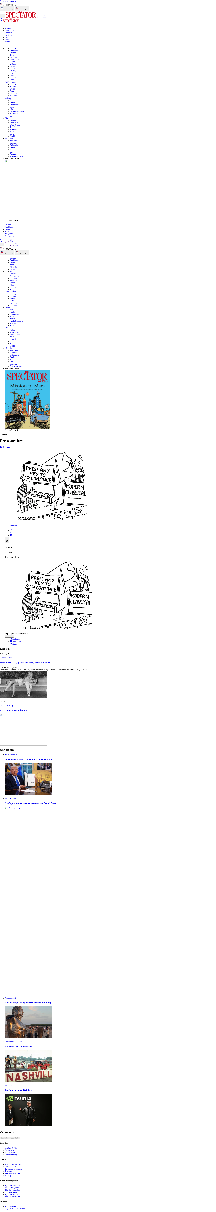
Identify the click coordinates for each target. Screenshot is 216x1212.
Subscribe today (11, 1206)
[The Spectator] (21, 17)
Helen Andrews (6, 658)
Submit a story (10, 1152)
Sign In (40, 17)
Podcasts (8, 33)
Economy (14, 93)
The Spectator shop (12, 1190)
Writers (8, 28)
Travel (12, 127)
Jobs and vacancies (12, 1173)
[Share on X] (11, 533)
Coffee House (10, 82)
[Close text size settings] (7, 541)
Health (12, 136)
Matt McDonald (11, 798)
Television (14, 114)
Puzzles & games (17, 156)
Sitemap (8, 1176)
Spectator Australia (12, 1185)
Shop (7, 44)
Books (12, 102)
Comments (13, 526)
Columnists (14, 145)
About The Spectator (13, 1164)
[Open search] (1, 241)
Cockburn (14, 50)
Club (7, 39)
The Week (14, 141)
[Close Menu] (2, 244)
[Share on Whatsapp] (11, 535)
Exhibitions (14, 105)
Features (13, 143)
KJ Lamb (6, 447)
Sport (12, 132)
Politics (13, 48)
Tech (12, 55)
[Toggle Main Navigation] (2, 16)
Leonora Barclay (6, 705)
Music (12, 109)
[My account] (44, 17)
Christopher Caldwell (13, 1042)
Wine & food (15, 125)
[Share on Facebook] (11, 530)
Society (13, 86)
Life (6, 118)
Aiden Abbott (10, 998)
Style (12, 134)
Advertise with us (12, 1150)
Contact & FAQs (11, 1148)
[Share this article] (7, 538)
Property (13, 129)
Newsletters (9, 30)
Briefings (8, 35)
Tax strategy (10, 1171)
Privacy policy (10, 1167)
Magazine (14, 57)
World (12, 89)
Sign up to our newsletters (15, 1209)
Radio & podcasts (17, 111)
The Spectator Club (12, 1197)
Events (7, 37)
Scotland (13, 96)
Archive (8, 42)
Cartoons (13, 154)
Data (12, 91)
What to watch (16, 123)
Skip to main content (8, 1)
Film (12, 107)
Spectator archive (12, 1192)
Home (7, 26)
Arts (11, 100)
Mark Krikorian (11, 755)
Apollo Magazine (12, 1188)
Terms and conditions (13, 1169)
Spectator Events (11, 1194)
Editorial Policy (11, 1155)
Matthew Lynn (11, 1085)
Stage (12, 116)
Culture (13, 53)
